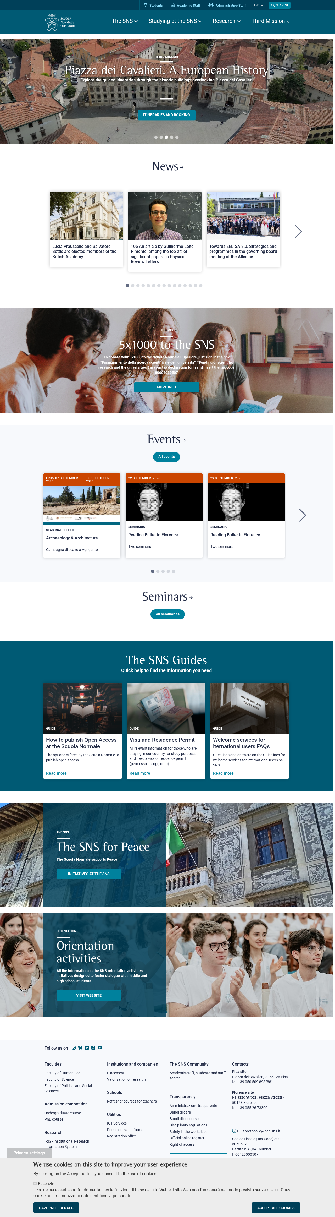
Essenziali (47, 1183)
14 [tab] (195, 285)
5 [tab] (177, 137)
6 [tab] (153, 285)
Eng (256, 5)
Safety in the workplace (188, 1131)
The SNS (122, 21)
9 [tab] (169, 285)
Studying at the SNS (173, 21)
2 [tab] (161, 137)
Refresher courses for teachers (132, 1101)
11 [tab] (179, 285)
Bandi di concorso (184, 1119)
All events (166, 457)
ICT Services (117, 1123)
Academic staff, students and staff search (198, 1075)
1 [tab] (156, 137)
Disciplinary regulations (188, 1125)
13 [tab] (190, 285)
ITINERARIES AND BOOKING (166, 115)
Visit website (89, 995)
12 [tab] (185, 285)
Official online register (187, 1138)
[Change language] (261, 5)
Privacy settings (29, 1153)
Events (164, 440)
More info (166, 387)
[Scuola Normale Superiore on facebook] (93, 1047)
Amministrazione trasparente (193, 1106)
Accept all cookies (276, 1207)
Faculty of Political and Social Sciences (68, 1088)
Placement (115, 1073)
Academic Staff (188, 5)
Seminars (165, 597)
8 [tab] (164, 285)
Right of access (182, 1144)
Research (224, 21)
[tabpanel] (166, 91)
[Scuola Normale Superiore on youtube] (100, 1047)
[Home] (60, 22)
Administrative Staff (230, 5)
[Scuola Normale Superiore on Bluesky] (80, 1047)
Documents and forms (125, 1130)
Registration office (122, 1136)
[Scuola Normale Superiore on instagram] (74, 1047)
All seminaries (168, 614)
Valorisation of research (126, 1079)
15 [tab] (200, 285)
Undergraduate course (62, 1113)
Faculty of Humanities (62, 1073)
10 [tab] (174, 285)
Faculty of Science (59, 1079)
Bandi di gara (180, 1112)
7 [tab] (158, 285)
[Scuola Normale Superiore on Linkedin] (87, 1047)
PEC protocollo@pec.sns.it (258, 1131)
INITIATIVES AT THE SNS (89, 874)
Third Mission (268, 21)
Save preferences (56, 1207)
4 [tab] (171, 137)
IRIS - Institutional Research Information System (66, 1144)
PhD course (53, 1119)
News (165, 167)
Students (156, 5)
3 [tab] (166, 137)
